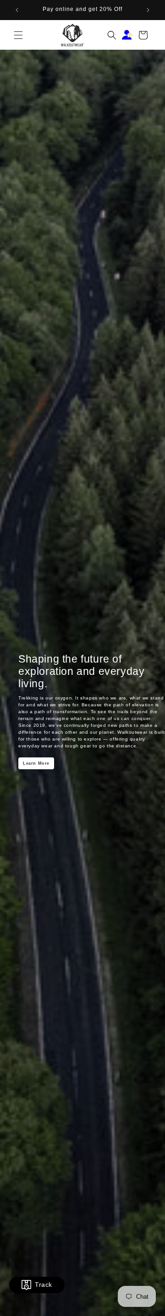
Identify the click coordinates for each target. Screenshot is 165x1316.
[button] (18, 35)
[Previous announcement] (17, 10)
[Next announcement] (148, 10)
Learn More (36, 763)
